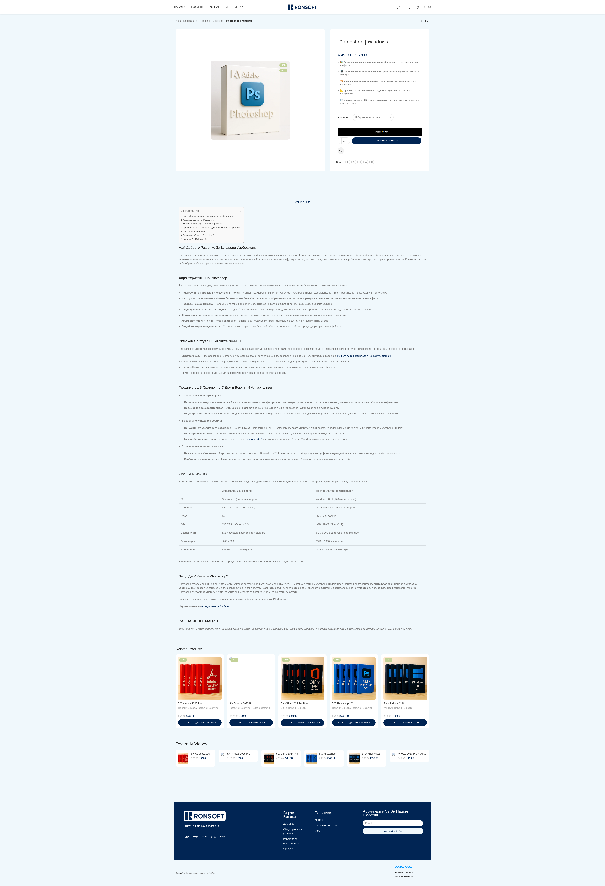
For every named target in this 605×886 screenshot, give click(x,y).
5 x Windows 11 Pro (394, 703)
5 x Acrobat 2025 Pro (241, 703)
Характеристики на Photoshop (198, 220)
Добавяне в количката (387, 140)
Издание (343, 117)
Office (284, 707)
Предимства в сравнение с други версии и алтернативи (211, 227)
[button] (200, 722)
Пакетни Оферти (187, 707)
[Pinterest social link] (359, 162)
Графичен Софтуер (212, 21)
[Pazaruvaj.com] (404, 867)
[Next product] (427, 21)
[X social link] (353, 162)
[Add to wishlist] (340, 151)
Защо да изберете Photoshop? (198, 235)
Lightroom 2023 (253, 439)
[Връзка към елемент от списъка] (295, 824)
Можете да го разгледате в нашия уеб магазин (364, 356)
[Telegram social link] (371, 162)
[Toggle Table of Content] (236, 211)
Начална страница (187, 21)
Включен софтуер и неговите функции (203, 223)
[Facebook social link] (347, 162)
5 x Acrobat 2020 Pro (190, 703)
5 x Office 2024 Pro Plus (294, 703)
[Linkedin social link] (365, 162)
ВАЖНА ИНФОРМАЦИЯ (195, 239)
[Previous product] (421, 21)
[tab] (302, 202)
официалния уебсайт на (215, 606)
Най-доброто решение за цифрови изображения (208, 216)
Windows (388, 707)
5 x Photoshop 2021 (343, 703)
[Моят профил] (398, 7)
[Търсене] (408, 7)
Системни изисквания (194, 231)
